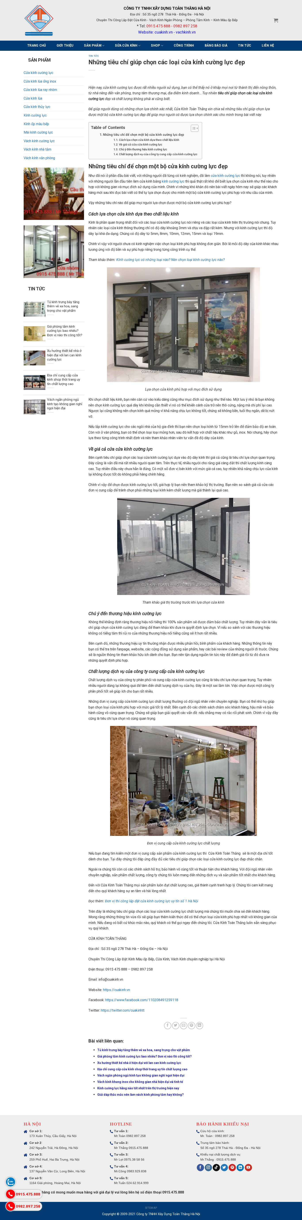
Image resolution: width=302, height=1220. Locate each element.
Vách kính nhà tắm (37, 149)
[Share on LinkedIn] (199, 1025)
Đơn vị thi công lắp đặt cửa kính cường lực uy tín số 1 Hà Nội (151, 901)
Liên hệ (268, 45)
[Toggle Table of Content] (192, 128)
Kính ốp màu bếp (36, 124)
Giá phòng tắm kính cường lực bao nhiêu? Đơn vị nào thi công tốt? (144, 1056)
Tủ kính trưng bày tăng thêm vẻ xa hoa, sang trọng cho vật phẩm (143, 1050)
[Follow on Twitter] (224, 1167)
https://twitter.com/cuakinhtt (122, 1010)
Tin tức (244, 45)
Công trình (184, 45)
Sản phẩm (92, 45)
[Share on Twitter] (175, 1025)
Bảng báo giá (216, 45)
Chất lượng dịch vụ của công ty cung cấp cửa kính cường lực (158, 154)
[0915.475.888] (10, 1194)
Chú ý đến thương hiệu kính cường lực (143, 149)
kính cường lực (173, 181)
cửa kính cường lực (225, 176)
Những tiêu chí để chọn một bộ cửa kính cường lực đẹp (143, 135)
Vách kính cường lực (39, 141)
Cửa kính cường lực (38, 73)
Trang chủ (36, 45)
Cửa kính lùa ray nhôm (40, 90)
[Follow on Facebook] (200, 1167)
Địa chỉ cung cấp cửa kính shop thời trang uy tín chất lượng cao (142, 1069)
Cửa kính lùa (33, 98)
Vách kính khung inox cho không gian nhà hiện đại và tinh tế (140, 1082)
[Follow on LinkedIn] (240, 1167)
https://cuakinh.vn (116, 990)
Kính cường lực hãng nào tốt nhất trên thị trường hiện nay (138, 1088)
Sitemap (151, 1207)
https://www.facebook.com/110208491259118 (141, 1000)
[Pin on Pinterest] (191, 1025)
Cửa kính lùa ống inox (40, 81)
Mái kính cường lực (38, 132)
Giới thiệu (65, 45)
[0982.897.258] (10, 1206)
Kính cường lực (35, 115)
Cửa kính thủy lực (37, 107)
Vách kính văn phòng (39, 158)
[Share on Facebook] (167, 1025)
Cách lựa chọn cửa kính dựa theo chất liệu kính (149, 140)
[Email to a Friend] (183, 1025)
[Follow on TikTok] (216, 1167)
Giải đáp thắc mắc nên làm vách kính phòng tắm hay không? (140, 1094)
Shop (155, 45)
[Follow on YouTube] (248, 1167)
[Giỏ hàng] (276, 20)
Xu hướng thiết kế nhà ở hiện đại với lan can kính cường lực (139, 1063)
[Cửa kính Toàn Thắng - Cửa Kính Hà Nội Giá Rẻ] (39, 20)
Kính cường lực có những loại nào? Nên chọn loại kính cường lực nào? (170, 260)
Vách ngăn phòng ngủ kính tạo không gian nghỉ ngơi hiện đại (140, 1075)
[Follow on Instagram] (208, 1167)
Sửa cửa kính (126, 45)
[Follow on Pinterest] (232, 1167)
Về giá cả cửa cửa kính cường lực (140, 144)
